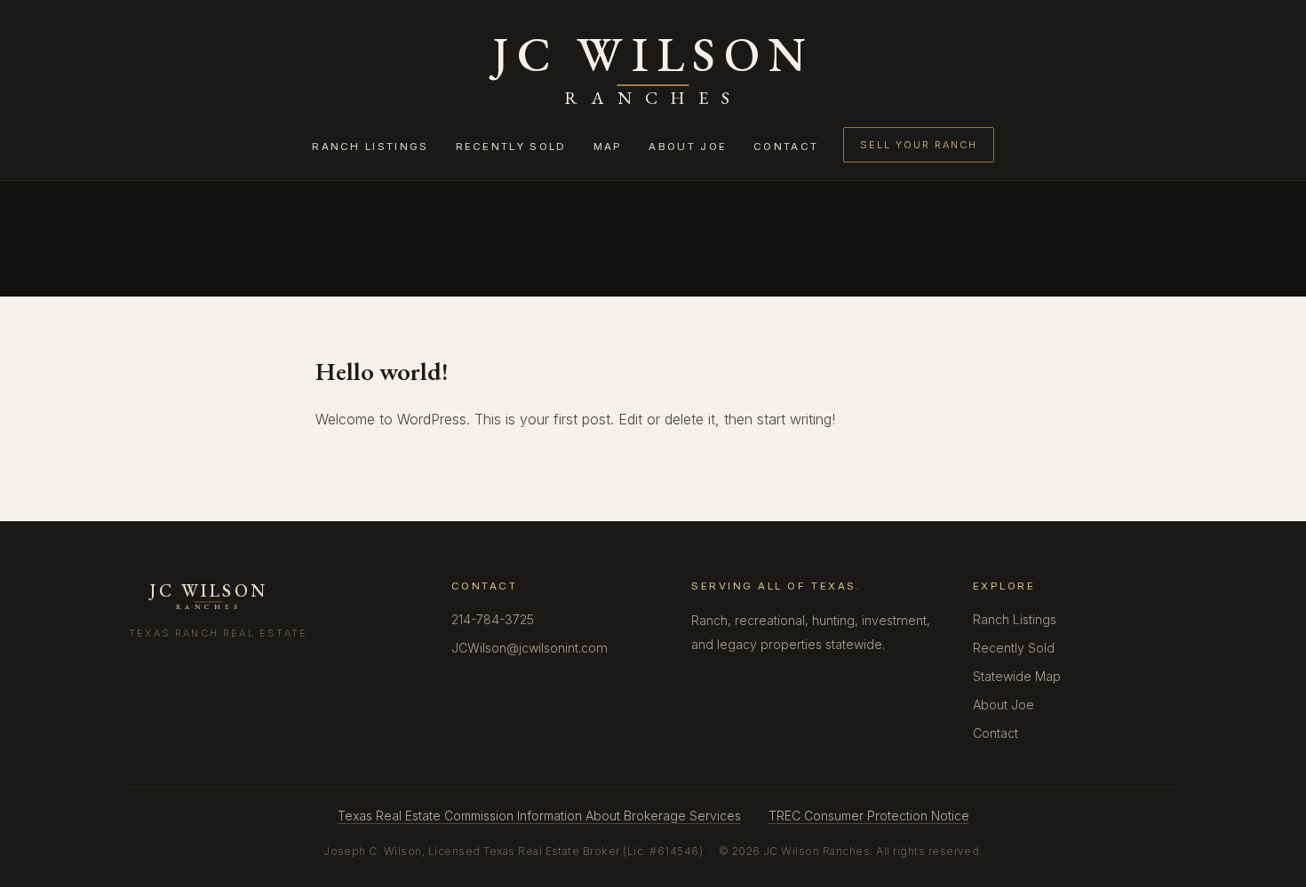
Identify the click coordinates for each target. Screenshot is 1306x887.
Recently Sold (511, 146)
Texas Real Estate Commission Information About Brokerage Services (539, 815)
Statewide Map (1017, 676)
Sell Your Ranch (918, 145)
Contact (785, 146)
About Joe (688, 146)
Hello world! (382, 371)
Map (608, 146)
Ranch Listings (370, 146)
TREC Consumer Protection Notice (868, 815)
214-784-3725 (492, 619)
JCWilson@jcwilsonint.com (529, 647)
